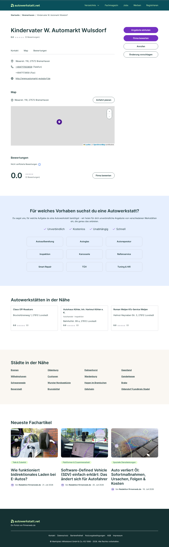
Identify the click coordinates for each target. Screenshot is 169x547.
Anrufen (141, 46)
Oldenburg (53, 370)
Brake (124, 382)
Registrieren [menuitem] (152, 5)
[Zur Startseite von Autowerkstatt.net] (25, 5)
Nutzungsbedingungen (95, 535)
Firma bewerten (103, 175)
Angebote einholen (141, 30)
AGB (109, 535)
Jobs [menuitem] (125, 5)
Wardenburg (90, 376)
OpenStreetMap (99, 144)
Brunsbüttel (54, 389)
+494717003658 (24, 67)
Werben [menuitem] (137, 5)
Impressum (118, 535)
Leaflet (88, 144)
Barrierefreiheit (76, 535)
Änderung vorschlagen (140, 54)
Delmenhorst (91, 370)
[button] (59, 122)
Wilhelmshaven (18, 376)
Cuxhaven (53, 376)
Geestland (126, 370)
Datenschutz (62, 535)
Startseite (15, 15)
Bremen (15, 370)
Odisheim (89, 389)
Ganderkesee (128, 376)
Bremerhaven (28, 15)
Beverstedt (16, 389)
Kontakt (52, 535)
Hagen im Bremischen (95, 382)
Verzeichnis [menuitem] (90, 5)
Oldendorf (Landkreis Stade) (135, 389)
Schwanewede (18, 382)
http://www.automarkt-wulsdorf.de (33, 78)
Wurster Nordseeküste (59, 382)
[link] (34, 318)
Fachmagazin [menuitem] (111, 5)
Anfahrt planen (103, 100)
